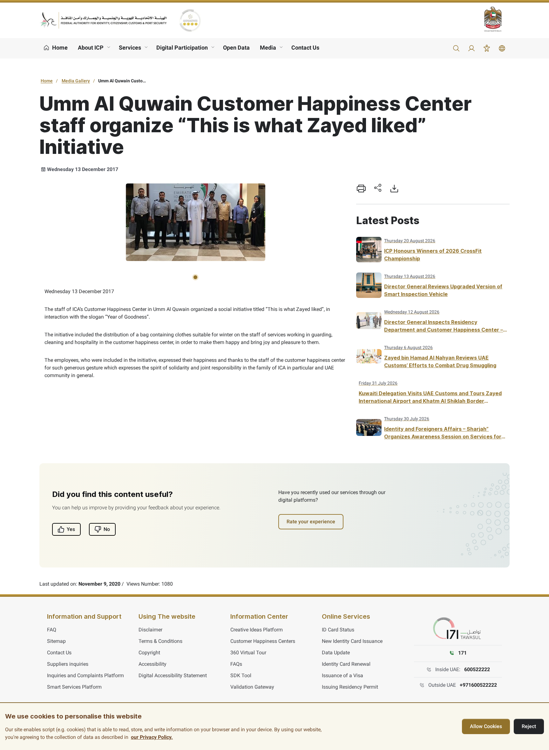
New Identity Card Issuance (352, 641)
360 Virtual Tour (248, 653)
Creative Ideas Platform (256, 630)
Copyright (149, 653)
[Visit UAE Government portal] (497, 18)
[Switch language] (502, 48)
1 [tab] (195, 277)
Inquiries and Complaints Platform (85, 675)
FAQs (236, 664)
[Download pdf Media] (394, 188)
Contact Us (305, 47)
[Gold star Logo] (190, 20)
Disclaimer (150, 630)
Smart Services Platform (74, 687)
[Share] (378, 188)
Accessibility (152, 664)
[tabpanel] (195, 222)
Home (47, 80)
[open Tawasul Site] (458, 628)
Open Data (236, 47)
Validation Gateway (252, 687)
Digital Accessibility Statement (173, 675)
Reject (529, 726)
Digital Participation (182, 47)
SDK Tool (240, 675)
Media (268, 47)
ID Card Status (338, 630)
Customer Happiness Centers (262, 641)
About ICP (91, 47)
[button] (456, 48)
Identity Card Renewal (346, 664)
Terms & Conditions (160, 641)
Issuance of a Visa (342, 675)
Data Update (336, 653)
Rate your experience (311, 522)
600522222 (477, 669)
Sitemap (56, 641)
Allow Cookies (486, 726)
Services (130, 47)
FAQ (51, 630)
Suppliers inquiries (67, 664)
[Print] (361, 188)
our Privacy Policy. (152, 737)
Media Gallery (76, 80)
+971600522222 (478, 685)
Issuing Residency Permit (350, 687)
